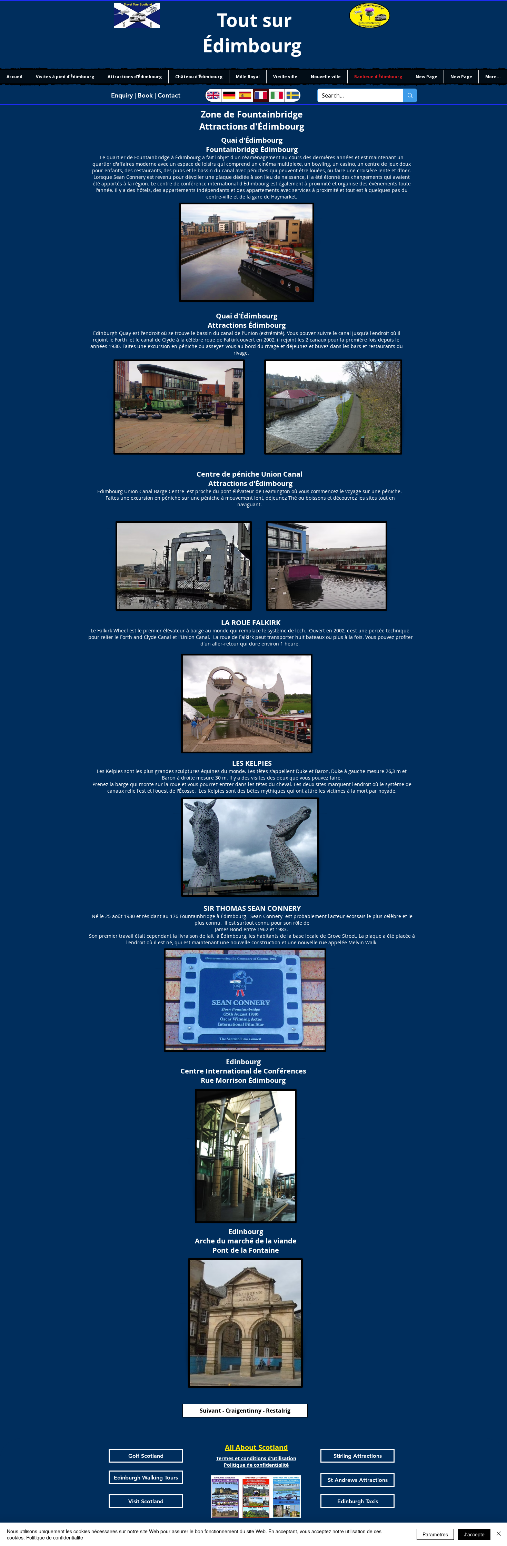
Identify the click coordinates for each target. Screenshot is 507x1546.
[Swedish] (292, 95)
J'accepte (474, 1534)
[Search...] (410, 95)
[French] (261, 95)
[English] (213, 95)
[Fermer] (499, 1534)
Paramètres (435, 1534)
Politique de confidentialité (54, 1537)
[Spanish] (245, 95)
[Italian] (277, 95)
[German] (229, 95)
